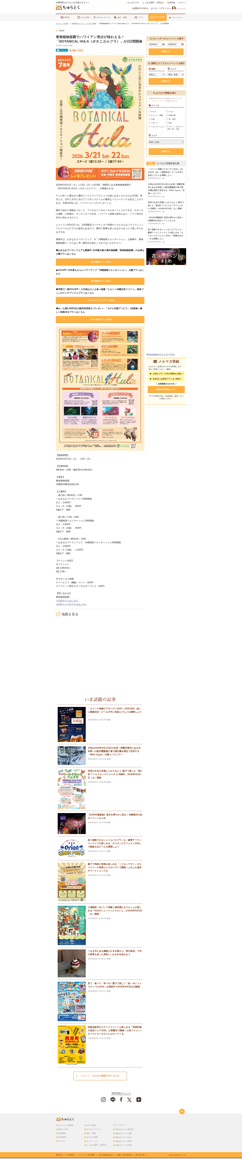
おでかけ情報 (159, 17)
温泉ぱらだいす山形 (123, 1133)
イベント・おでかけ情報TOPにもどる (100, 1076)
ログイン (182, 3)
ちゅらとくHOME (66, 1125)
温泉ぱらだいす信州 (123, 1145)
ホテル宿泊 (85, 17)
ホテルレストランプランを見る (101, 300)
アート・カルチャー (175, 128)
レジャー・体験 (157, 115)
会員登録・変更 (171, 396)
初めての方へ (64, 1129)
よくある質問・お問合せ (153, 3)
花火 (170, 123)
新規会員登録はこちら (166, 389)
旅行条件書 (140, 1155)
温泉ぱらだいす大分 (123, 1137)
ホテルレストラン (103, 17)
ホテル (153, 112)
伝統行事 (172, 115)
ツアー (141, 17)
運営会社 (59, 1155)
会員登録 (171, 3)
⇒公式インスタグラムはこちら (71, 604)
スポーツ (154, 123)
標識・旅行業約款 (124, 1155)
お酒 (152, 119)
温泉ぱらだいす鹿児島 (124, 1129)
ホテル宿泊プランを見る (101, 319)
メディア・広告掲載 (86, 1155)
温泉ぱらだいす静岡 (123, 1141)
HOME (66, 17)
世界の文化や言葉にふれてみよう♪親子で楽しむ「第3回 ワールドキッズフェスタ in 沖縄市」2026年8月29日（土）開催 (166, 205)
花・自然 (172, 119)
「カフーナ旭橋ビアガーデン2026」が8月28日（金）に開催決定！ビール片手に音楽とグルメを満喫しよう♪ (165, 172)
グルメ (171, 112)
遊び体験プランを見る (101, 262)
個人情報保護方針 (106, 1155)
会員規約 (62, 1133)
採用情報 (70, 1155)
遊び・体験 (122, 17)
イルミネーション (158, 127)
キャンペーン (177, 17)
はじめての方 (133, 3)
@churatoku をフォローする (160, 354)
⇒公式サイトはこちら (67, 600)
